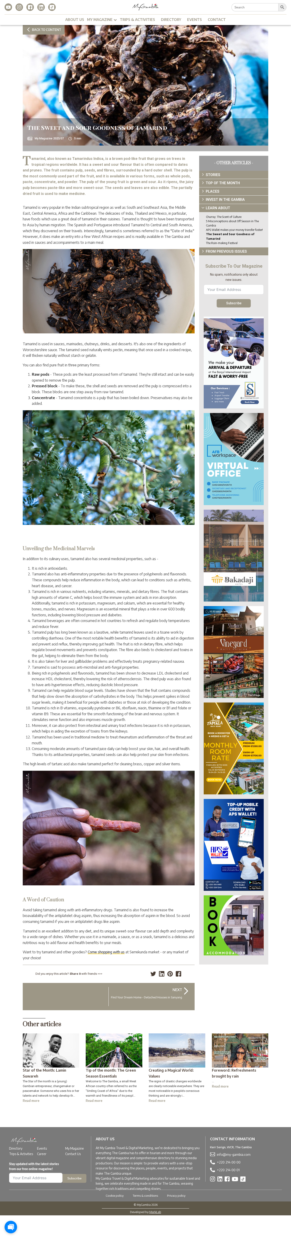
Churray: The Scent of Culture (223, 217)
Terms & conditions (145, 1195)
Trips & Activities (21, 1154)
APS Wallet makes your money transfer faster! (234, 230)
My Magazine (74, 1148)
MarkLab (155, 1212)
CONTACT (217, 19)
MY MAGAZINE (100, 19)
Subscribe (233, 303)
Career (41, 1154)
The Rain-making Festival (222, 243)
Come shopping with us (106, 952)
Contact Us (73, 1154)
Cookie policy (115, 1195)
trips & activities (137, 19)
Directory (15, 1148)
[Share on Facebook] (178, 973)
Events (42, 1148)
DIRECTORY (171, 19)
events (194, 19)
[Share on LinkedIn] (161, 973)
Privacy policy (176, 1195)
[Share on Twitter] (153, 973)
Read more (31, 1101)
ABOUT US (74, 19)
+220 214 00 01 (228, 1170)
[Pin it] (170, 973)
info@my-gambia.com (234, 1154)
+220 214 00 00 (229, 1162)
